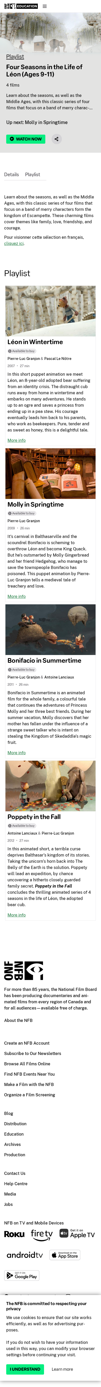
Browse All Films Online (27, 1063)
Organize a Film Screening (29, 1094)
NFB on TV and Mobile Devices (34, 1223)
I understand (25, 1369)
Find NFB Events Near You (29, 1074)
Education (14, 1134)
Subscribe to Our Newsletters (32, 1053)
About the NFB (18, 1020)
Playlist (15, 56)
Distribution (15, 1123)
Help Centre (15, 1183)
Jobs (8, 1204)
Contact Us (14, 1173)
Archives (12, 1144)
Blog (8, 1113)
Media (10, 1194)
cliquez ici (14, 243)
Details (11, 175)
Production (14, 1154)
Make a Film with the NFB (29, 1084)
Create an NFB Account (26, 1043)
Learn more (62, 1369)
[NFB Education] (21, 6)
